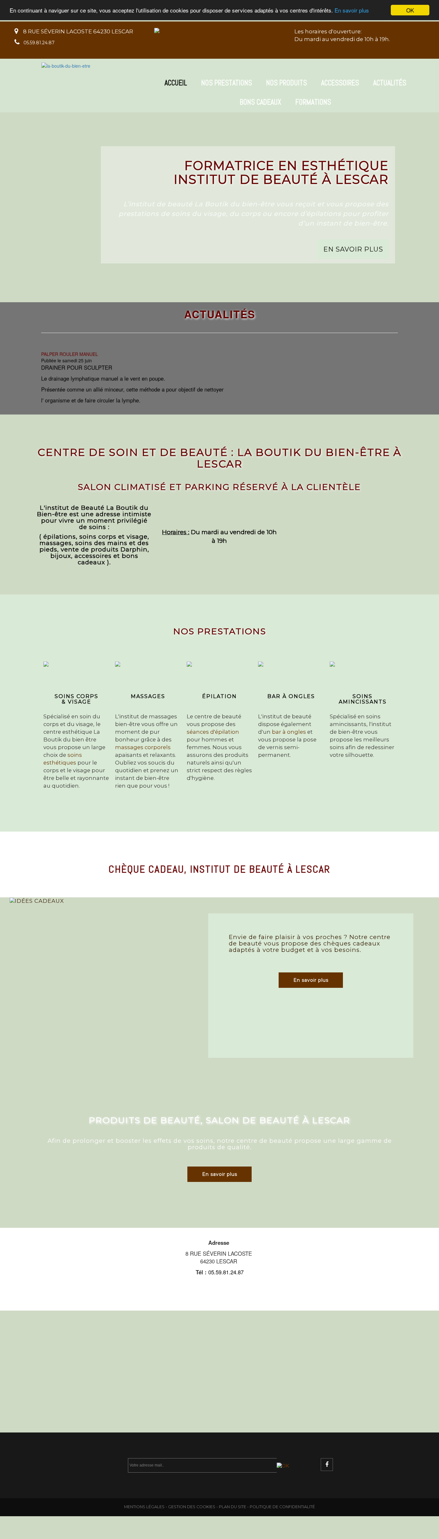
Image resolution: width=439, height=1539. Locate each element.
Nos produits (286, 83)
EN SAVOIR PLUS (353, 249)
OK (410, 10)
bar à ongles (289, 732)
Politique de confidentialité (282, 1506)
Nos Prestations (226, 83)
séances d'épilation (213, 732)
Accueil (176, 83)
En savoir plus (352, 10)
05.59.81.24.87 (39, 43)
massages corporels (143, 747)
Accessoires (340, 83)
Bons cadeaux (260, 102)
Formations (313, 102)
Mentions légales (144, 1506)
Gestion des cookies (191, 1506)
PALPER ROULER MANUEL (69, 347)
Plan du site (232, 1506)
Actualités (389, 83)
